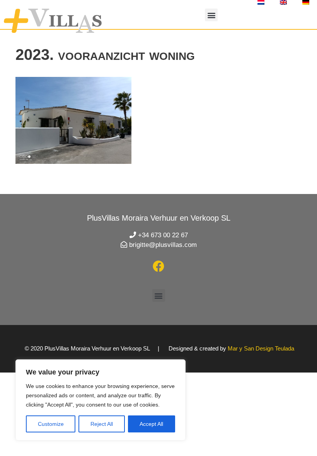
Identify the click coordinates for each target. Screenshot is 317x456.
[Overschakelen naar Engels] (283, 2)
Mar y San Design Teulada (261, 348)
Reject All (101, 424)
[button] (211, 15)
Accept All (151, 424)
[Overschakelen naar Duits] (306, 2)
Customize (51, 424)
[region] (100, 400)
